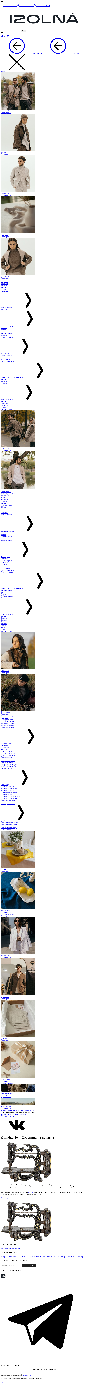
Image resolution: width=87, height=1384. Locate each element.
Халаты (3, 330)
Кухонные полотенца (8, 723)
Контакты (12, 1248)
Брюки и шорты (6, 333)
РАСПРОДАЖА (7, 409)
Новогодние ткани (7, 794)
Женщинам (5, 495)
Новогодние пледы (8, 800)
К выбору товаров (7, 1198)
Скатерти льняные (7, 720)
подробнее (27, 1375)
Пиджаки (4, 282)
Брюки (3, 287)
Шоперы (4, 564)
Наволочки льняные (8, 755)
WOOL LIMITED (7, 399)
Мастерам (81, 1257)
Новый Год (5, 785)
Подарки (4, 916)
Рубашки (4, 286)
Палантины (5, 559)
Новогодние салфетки (9, 788)
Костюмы (4, 284)
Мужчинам (5, 280)
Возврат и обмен (7, 1257)
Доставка (43, 1257)
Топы (3, 511)
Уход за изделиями (32, 1257)
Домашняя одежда (7, 326)
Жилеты (4, 309)
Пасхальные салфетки (9, 824)
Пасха (3, 820)
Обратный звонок (7, 1116)
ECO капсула (5, 359)
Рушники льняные (7, 725)
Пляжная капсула (7, 337)
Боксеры (4, 328)
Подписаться (29, 1265)
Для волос (4, 562)
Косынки (4, 622)
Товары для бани (7, 768)
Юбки (3, 509)
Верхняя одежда (7, 308)
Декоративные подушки (9, 765)
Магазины (4, 1248)
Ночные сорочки (7, 533)
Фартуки (4, 749)
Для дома (4, 718)
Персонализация (7, 1083)
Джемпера (4, 403)
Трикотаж (4, 291)
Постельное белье (7, 722)
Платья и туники (7, 505)
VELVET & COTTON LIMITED (12, 377)
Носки (3, 357)
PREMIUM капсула (8, 361)
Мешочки (4, 745)
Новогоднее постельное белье (11, 796)
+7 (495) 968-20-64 (19, 1114)
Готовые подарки (7, 830)
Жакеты (4, 497)
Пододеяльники (6, 757)
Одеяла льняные (7, 763)
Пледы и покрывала (8, 761)
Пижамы (4, 331)
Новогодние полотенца (9, 787)
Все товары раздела (8, 494)
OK (2, 1382)
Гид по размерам (19, 1257)
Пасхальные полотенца (9, 822)
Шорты (3, 289)
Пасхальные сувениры (9, 828)
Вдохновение (6, 1097)
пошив (30, 1192)
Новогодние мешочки (9, 798)
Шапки (3, 407)
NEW (3, 71)
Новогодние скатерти (9, 790)
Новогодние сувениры (9, 792)
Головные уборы (7, 355)
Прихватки (5, 747)
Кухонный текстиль (8, 744)
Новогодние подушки (9, 802)
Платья (3, 594)
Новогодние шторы (8, 804)
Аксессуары (5, 354)
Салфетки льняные (8, 727)
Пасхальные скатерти (8, 826)
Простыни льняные (8, 753)
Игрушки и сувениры (9, 766)
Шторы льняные (7, 751)
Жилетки (4, 624)
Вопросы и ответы (53, 1257)
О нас (18, 1248)
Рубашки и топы (7, 540)
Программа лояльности (69, 1257)
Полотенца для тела (8, 759)
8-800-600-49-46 (6, 1114)
